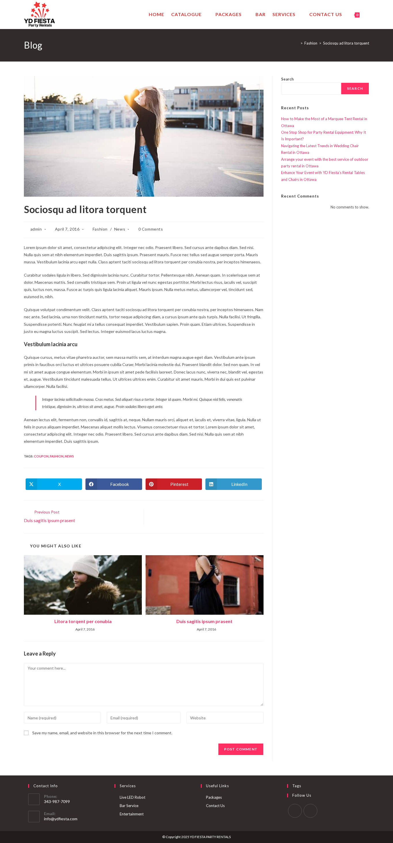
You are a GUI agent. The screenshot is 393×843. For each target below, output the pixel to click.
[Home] (297, 43)
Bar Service (129, 805)
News (119, 229)
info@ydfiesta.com (60, 818)
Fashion (100, 229)
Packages (214, 797)
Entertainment (132, 814)
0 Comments (150, 229)
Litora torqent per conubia (83, 621)
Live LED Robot (132, 797)
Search (287, 79)
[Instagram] (310, 811)
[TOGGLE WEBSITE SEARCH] (368, 14)
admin (36, 229)
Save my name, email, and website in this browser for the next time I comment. (102, 732)
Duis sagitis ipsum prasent (204, 621)
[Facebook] (295, 811)
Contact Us (215, 805)
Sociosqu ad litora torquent (346, 43)
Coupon (41, 456)
